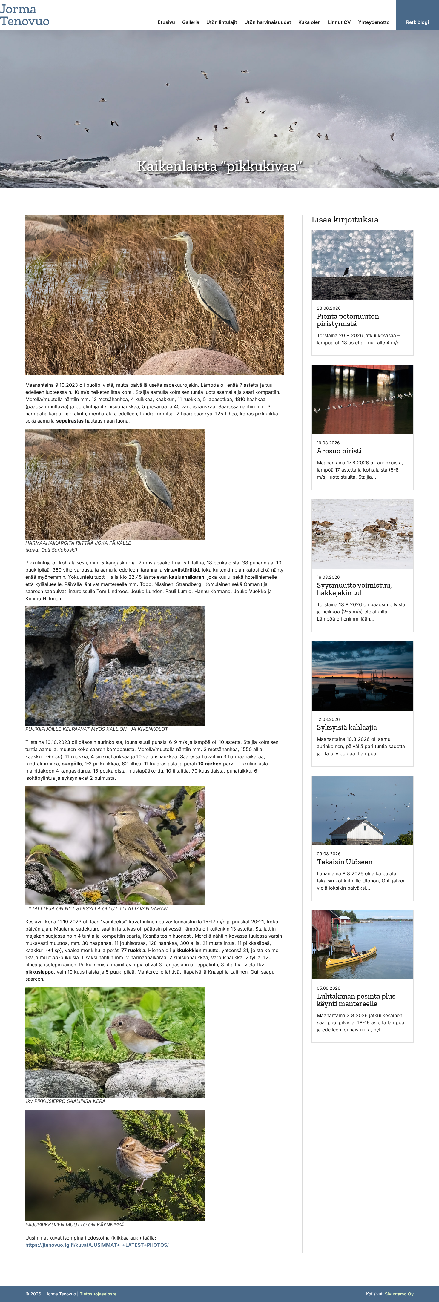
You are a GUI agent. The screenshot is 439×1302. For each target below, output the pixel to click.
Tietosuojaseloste (98, 1293)
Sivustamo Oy (399, 1293)
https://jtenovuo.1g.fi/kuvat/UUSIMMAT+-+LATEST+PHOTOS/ (97, 1245)
